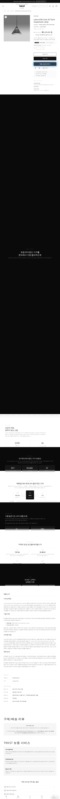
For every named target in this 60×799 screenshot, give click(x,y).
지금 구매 (45, 58)
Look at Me (43, 27)
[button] (3, 6)
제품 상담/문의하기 (45, 64)
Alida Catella (42, 24)
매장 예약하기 (36, 86)
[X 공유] (39, 68)
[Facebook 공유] (35, 68)
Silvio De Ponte (50, 24)
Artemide (36, 16)
